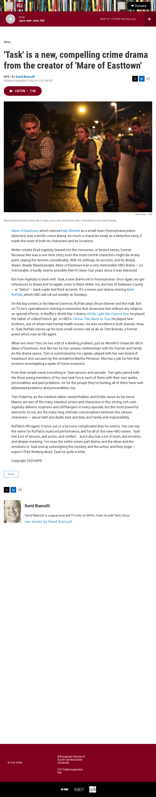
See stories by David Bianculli (48, 521)
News (7, 42)
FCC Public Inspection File (70, 771)
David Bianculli (25, 77)
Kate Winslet (70, 231)
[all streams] (150, 19)
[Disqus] (78, 595)
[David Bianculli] (12, 511)
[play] (10, 19)
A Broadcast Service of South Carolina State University (71, 759)
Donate (140, 6)
